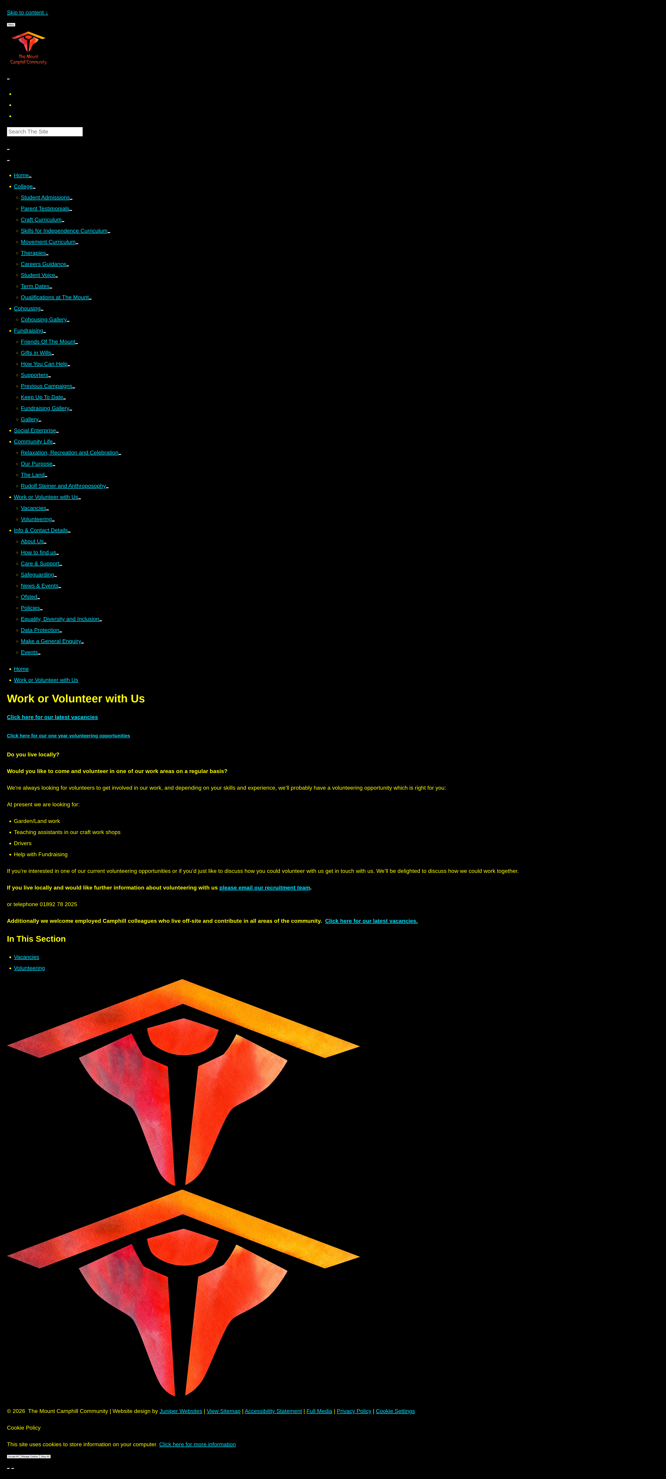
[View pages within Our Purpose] (54, 465)
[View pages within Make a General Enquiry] (82, 643)
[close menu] (8, 79)
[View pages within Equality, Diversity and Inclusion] (100, 620)
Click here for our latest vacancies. (371, 921)
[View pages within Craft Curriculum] (63, 221)
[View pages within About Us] (45, 543)
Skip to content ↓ (27, 12)
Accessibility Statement (273, 1411)
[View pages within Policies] (41, 609)
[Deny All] (12, 1468)
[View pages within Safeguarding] (55, 576)
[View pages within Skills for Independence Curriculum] (109, 232)
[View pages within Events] (39, 654)
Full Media (319, 1411)
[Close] (8, 1468)
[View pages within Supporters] (49, 376)
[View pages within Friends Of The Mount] (76, 343)
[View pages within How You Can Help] (68, 365)
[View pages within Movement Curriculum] (77, 243)
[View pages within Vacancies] (47, 509)
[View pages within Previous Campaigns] (73, 387)
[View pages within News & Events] (59, 587)
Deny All (45, 1456)
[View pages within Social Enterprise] (57, 432)
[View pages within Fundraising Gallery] (70, 410)
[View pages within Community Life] (54, 443)
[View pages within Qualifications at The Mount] (90, 299)
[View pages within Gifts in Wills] (52, 354)
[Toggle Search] (8, 160)
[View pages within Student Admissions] (71, 199)
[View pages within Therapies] (47, 254)
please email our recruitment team (264, 887)
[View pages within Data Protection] (60, 631)
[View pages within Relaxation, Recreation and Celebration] (119, 454)
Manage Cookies (29, 1456)
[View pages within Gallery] (40, 421)
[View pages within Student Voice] (56, 276)
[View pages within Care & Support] (60, 565)
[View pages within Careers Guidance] (67, 265)
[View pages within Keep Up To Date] (64, 399)
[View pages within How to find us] (57, 554)
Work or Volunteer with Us (46, 680)
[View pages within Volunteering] (53, 521)
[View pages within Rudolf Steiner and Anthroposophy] (107, 487)
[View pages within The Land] (46, 476)
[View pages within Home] (30, 177)
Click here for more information (197, 1444)
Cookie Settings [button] (395, 1411)
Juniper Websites (181, 1411)
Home (21, 669)
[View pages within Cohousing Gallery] (68, 321)
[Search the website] (8, 149)
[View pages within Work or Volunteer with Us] (79, 498)
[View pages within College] (34, 188)
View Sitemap (224, 1411)
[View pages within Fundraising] (44, 332)
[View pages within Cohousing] (42, 310)
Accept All (13, 1456)
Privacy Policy (354, 1411)
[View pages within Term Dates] (50, 288)
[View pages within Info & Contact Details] (69, 532)
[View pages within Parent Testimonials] (70, 210)
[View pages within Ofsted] (38, 598)
